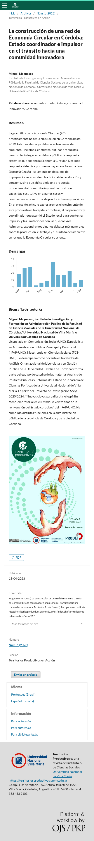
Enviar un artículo (25, 674)
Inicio (12, 13)
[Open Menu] (4, 5)
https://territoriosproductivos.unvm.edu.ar (38, 780)
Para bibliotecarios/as (24, 734)
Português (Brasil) (23, 694)
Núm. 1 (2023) (46, 13)
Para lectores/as (21, 721)
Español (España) (22, 701)
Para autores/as (21, 728)
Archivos (26, 13)
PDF (18, 557)
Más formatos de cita (25, 624)
